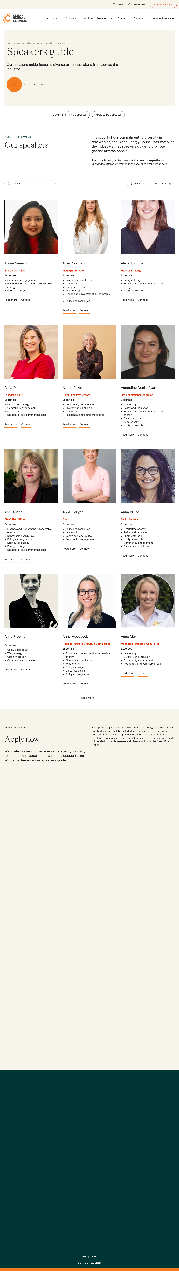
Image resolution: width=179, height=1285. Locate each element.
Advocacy (51, 18)
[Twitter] (90, 1119)
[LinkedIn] (85, 1118)
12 (170, 183)
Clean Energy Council (88, 1263)
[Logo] (89, 1104)
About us (9, 1150)
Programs (70, 18)
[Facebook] (76, 1119)
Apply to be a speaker (108, 114)
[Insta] (81, 1119)
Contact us (10, 1143)
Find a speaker (77, 114)
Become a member (163, 4)
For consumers (69, 1153)
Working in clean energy (96, 18)
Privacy (94, 1257)
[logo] (14, 18)
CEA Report (39, 1140)
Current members (13, 1157)
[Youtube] (95, 1119)
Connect (26, 299)
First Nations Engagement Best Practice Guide (42, 1167)
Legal (84, 1257)
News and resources (163, 18)
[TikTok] (101, 1119)
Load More (87, 697)
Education (138, 18)
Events (121, 18)
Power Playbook (41, 1147)
